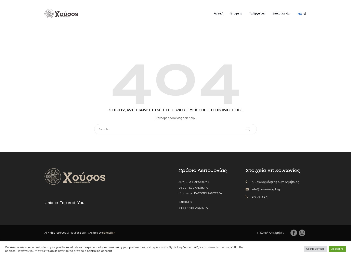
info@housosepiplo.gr (266, 189)
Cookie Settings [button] (315, 249)
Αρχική (218, 13)
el (304, 13)
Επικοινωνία (281, 13)
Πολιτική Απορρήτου (270, 233)
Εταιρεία (236, 13)
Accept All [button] (337, 249)
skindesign (108, 232)
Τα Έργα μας (257, 13)
